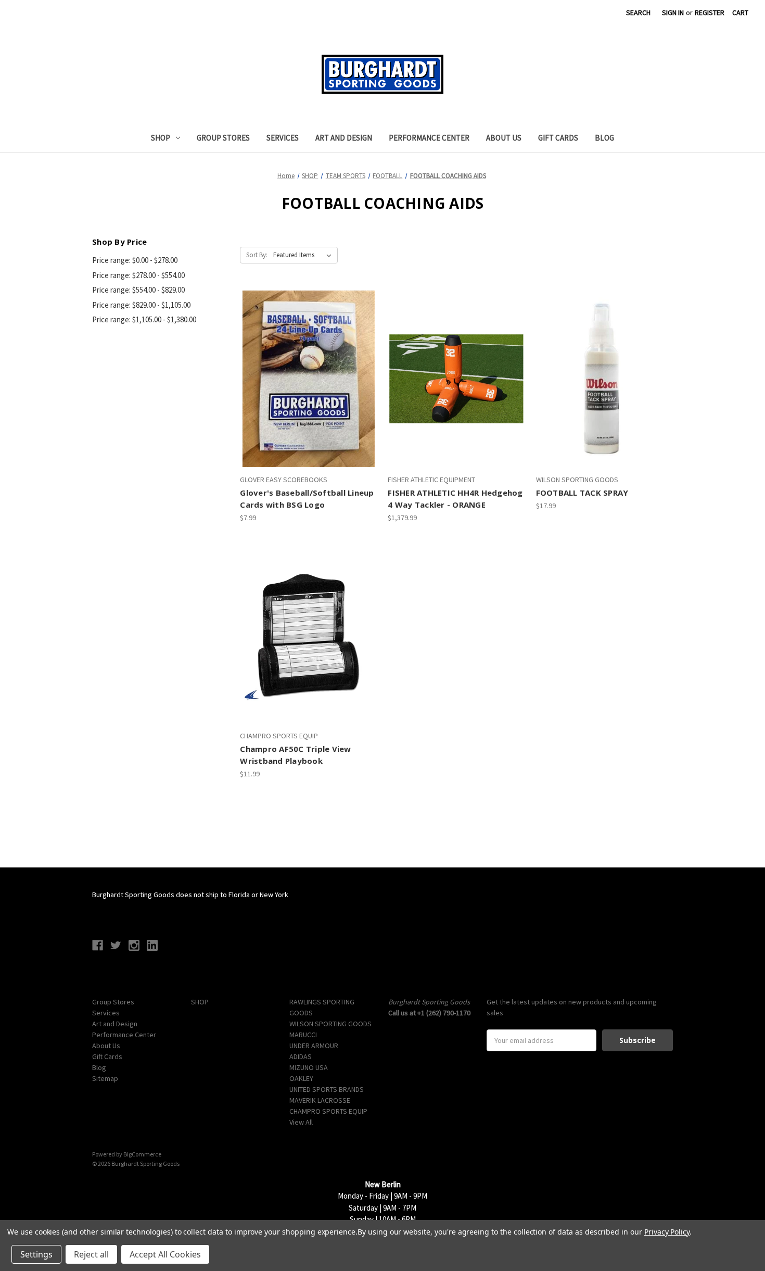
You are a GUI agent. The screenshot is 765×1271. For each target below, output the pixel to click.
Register (709, 12)
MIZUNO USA (308, 1067)
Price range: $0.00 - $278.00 (134, 260)
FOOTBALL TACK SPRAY (582, 492)
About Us (503, 138)
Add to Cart (308, 397)
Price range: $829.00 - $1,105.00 (141, 305)
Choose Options (308, 653)
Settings (36, 1254)
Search (638, 12)
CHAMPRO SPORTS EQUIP (328, 1111)
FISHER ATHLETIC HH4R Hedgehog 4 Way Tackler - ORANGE (455, 498)
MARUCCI (303, 1034)
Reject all (91, 1254)
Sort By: (256, 254)
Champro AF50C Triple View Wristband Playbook (295, 755)
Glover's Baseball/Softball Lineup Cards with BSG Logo (307, 498)
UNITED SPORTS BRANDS (326, 1089)
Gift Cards (558, 138)
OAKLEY (301, 1078)
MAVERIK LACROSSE (319, 1100)
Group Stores (223, 138)
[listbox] (304, 255)
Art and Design (343, 138)
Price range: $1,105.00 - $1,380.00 (144, 319)
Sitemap (105, 1078)
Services (282, 138)
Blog (604, 138)
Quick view (307, 360)
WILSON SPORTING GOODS (330, 1023)
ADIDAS (300, 1056)
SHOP (160, 138)
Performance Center (429, 138)
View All (301, 1122)
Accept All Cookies (165, 1254)
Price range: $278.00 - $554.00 (138, 275)
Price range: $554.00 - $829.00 (138, 290)
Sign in (673, 12)
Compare (305, 379)
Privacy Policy (667, 1232)
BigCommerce (142, 1154)
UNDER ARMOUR (313, 1045)
